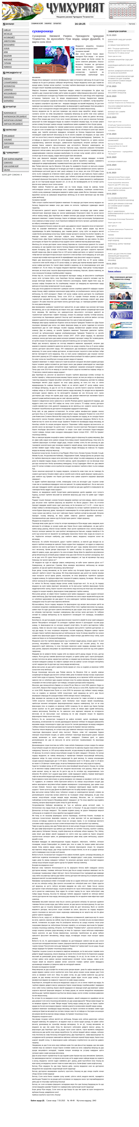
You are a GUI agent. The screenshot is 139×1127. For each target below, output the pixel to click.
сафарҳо (8, 90)
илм (6, 52)
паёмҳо (8, 79)
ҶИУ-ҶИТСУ (112, 226)
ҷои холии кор (11, 166)
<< (117, 2)
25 (115, 15)
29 (130, 15)
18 (115, 13)
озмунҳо (8, 163)
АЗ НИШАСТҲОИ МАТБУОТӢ (118, 45)
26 (118, 15)
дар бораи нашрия (13, 159)
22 (130, 13)
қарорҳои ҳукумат (13, 120)
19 (118, 13)
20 (122, 13)
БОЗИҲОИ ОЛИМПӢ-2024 (117, 161)
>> (127, 2)
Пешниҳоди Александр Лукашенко (121, 219)
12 (118, 11)
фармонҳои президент (15, 116)
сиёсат (7, 30)
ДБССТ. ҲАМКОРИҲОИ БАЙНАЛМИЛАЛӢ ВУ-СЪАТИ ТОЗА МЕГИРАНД (121, 214)
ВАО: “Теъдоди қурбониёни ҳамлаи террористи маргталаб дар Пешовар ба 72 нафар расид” (121, 51)
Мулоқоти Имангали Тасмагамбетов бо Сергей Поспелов (117, 146)
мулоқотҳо (9, 86)
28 (126, 15)
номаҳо (8, 67)
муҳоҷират (9, 45)
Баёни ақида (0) (37, 1101)
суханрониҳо (10, 82)
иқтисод (8, 34)
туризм (7, 63)
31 (111, 17)
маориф (8, 56)
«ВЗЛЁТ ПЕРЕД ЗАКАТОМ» (118, 268)
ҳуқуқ (6, 48)
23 (134, 13)
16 (134, 11)
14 (126, 11)
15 (130, 11)
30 (134, 15)
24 (111, 15)
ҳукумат (8, 140)
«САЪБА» (111, 130)
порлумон (9, 143)
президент (9, 136)
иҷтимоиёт (9, 37)
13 (122, 11)
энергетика (9, 41)
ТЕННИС (111, 235)
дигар (7, 147)
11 (115, 11)
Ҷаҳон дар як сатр (114, 56)
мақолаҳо (9, 97)
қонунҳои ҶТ (10, 113)
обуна (7, 170)
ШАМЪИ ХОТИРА (114, 169)
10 (111, 11)
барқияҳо (9, 101)
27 (122, 15)
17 (111, 13)
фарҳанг (8, 59)
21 (126, 13)
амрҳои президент (13, 124)
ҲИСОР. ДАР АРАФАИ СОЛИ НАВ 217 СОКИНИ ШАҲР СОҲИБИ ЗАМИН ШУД (120, 206)
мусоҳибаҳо (10, 93)
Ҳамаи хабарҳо (114, 271)
